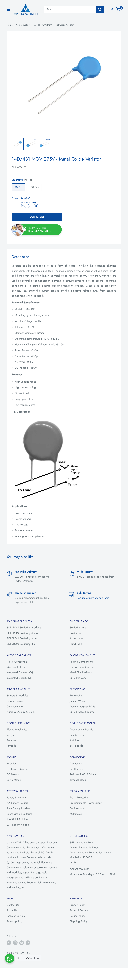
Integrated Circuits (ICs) (20, 672)
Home (10, 24)
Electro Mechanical (17, 729)
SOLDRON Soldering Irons (22, 638)
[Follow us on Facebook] (9, 942)
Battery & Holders (16, 797)
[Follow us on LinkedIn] (28, 942)
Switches (11, 740)
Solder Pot (76, 633)
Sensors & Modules (17, 695)
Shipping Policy (79, 921)
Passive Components (81, 662)
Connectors (76, 763)
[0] (118, 9)
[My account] (112, 9)
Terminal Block (78, 780)
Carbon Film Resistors (82, 667)
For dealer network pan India (93, 598)
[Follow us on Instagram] (15, 942)
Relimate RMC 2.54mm (83, 774)
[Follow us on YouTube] (21, 942)
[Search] (100, 9)
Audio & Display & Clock (21, 712)
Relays (10, 735)
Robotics (11, 763)
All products (22, 24)
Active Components (17, 662)
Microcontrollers (16, 667)
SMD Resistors (78, 678)
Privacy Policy (78, 905)
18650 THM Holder (17, 819)
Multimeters (76, 814)
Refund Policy (77, 916)
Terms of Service (16, 916)
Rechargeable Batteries (19, 814)
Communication (15, 706)
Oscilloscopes (78, 808)
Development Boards (81, 729)
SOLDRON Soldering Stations (23, 633)
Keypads (11, 746)
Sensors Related (15, 701)
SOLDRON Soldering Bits (21, 644)
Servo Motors (14, 780)
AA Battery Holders (17, 803)
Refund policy (14, 921)
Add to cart (37, 217)
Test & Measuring (79, 797)
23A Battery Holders (18, 825)
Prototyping (76, 695)
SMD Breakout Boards (82, 712)
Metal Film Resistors (81, 672)
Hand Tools (76, 644)
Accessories (76, 638)
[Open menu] (8, 9)
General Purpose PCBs (82, 706)
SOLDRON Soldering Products (24, 627)
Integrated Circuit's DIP (19, 678)
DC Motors (13, 774)
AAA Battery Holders (18, 808)
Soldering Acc (78, 627)
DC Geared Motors (17, 769)
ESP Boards (76, 746)
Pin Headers (76, 769)
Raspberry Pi (77, 735)
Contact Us (13, 905)
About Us (12, 910)
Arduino (74, 740)
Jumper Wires (77, 701)
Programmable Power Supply (86, 803)
